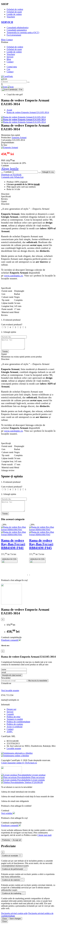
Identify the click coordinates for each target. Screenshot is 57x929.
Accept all (17, 840)
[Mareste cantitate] (39, 172)
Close (4, 919)
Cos (8, 69)
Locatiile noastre (14, 748)
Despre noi (11, 709)
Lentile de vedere (14, 14)
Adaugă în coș (48, 172)
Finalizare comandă (10, 640)
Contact (9, 40)
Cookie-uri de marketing (12, 893)
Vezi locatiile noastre (10, 690)
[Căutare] (28, 82)
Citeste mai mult (44, 835)
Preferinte (6, 840)
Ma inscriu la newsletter (37, 681)
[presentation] (27, 575)
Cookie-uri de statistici (11, 880)
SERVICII (7, 22)
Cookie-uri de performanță (12, 869)
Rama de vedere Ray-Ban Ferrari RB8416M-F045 (41, 544)
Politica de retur (13, 717)
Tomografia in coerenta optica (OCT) (23, 32)
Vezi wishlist (7, 813)
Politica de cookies (15, 724)
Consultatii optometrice (17, 30)
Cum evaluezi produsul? (11, 324)
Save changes (15, 919)
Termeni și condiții (15, 719)
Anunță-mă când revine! (11, 675)
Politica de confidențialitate (18, 721)
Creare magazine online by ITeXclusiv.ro (19, 763)
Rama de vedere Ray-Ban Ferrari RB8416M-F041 (13, 544)
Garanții (10, 714)
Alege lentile (10, 168)
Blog (3, 40)
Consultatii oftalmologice (17, 27)
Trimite (5, 352)
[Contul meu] (4, 87)
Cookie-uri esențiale (10, 856)
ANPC (10, 731)
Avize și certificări (14, 726)
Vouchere (11, 17)
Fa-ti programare (14, 35)
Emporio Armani (19, 137)
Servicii (10, 57)
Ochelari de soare (14, 12)
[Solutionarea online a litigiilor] (15, 755)
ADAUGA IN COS (9, 559)
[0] (11, 87)
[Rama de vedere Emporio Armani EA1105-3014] (23, 117)
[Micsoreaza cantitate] (2, 172)
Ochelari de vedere (15, 9)
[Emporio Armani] (9, 147)
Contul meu (12, 67)
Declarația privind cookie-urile (14, 913)
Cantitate (8, 172)
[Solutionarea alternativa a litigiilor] (17, 753)
